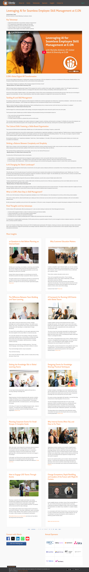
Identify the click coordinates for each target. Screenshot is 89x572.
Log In (83, 3)
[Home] (9, 3)
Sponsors (44, 3)
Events (28, 3)
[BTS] (78, 543)
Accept (69, 569)
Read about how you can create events (17, 516)
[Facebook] (9, 538)
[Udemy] (59, 543)
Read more (11, 283)
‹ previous (33, 529)
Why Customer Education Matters (62, 242)
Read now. (60, 288)
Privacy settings (11, 566)
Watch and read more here (53, 521)
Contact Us (60, 3)
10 (53, 529)
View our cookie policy (23, 570)
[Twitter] (14, 538)
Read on (49, 464)
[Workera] (59, 561)
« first (29, 529)
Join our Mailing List (16, 543)
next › (56, 529)
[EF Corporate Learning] (69, 552)
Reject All (77, 569)
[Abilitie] (59, 552)
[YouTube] (29, 538)
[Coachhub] (50, 552)
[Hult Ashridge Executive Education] (78, 553)
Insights (52, 3)
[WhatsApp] (24, 538)
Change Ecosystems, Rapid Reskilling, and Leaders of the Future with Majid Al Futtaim (62, 477)
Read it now (57, 350)
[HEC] (50, 544)
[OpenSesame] (69, 543)
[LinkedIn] (19, 538)
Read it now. (17, 410)
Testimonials (36, 3)
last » (60, 529)
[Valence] (50, 561)
